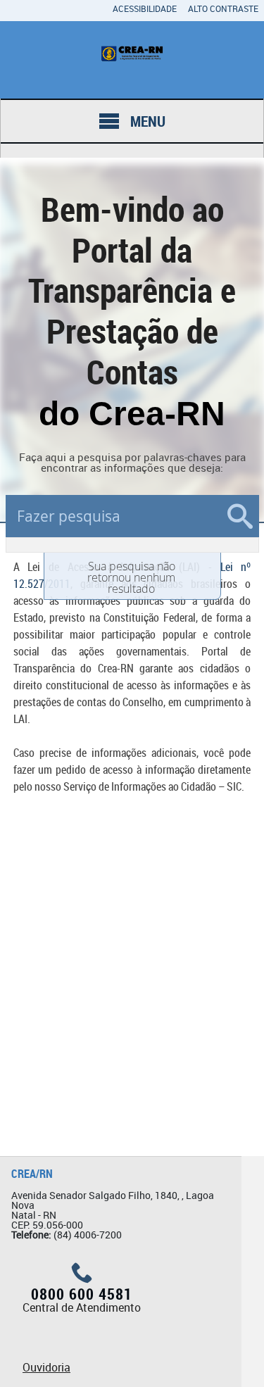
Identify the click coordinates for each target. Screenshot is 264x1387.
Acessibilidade (145, 8)
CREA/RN (32, 1173)
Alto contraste (223, 8)
